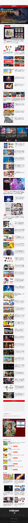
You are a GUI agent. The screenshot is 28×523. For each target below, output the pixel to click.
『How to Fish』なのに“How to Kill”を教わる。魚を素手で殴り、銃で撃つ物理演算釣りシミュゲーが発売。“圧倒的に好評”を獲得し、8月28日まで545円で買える (20, 151)
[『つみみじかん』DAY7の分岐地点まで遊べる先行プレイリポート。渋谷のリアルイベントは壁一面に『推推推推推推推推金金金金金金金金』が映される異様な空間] (14, 184)
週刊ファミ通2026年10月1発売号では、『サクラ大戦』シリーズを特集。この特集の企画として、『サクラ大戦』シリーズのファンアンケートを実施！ (19, 281)
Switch (5, 7)
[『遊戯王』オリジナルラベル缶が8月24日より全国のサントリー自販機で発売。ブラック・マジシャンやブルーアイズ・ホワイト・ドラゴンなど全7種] (14, 33)
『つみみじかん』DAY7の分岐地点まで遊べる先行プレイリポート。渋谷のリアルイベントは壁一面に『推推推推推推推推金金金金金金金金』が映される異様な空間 (14, 192)
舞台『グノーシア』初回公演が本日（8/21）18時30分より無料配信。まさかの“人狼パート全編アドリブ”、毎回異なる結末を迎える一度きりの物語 (20, 287)
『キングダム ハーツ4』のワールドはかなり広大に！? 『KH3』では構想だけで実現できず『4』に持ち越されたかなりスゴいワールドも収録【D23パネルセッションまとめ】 (20, 482)
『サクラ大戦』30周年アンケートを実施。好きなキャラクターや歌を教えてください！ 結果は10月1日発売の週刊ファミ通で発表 (14, 22)
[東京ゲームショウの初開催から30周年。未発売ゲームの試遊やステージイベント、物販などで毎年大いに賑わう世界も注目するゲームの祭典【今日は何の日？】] (8, 120)
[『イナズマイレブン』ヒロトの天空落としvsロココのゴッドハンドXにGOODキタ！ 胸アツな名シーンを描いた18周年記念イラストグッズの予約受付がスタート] (20, 48)
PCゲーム (9, 7)
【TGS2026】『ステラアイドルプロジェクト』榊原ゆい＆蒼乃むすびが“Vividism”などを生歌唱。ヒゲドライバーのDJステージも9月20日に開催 (20, 104)
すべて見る (26, 126)
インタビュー (14, 96)
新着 (1, 7)
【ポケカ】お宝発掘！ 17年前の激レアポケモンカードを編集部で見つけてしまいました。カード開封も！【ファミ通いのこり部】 (20, 323)
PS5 (7, 7)
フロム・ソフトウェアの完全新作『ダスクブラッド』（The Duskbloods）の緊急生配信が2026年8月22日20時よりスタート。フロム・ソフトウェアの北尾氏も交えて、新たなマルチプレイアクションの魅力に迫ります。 (20, 231)
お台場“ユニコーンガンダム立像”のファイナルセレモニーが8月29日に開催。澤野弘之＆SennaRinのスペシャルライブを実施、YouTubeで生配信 (19, 337)
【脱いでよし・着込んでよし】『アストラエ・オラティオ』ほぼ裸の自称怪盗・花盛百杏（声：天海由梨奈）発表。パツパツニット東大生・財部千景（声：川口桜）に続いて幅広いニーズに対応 (19, 223)
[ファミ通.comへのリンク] (14, 510)
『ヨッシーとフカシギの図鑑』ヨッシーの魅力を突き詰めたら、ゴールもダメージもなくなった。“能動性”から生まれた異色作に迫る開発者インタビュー (8, 481)
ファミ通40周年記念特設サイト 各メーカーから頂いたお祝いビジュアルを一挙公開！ (19, 173)
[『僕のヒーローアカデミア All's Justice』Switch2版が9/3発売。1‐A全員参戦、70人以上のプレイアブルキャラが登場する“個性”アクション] (8, 267)
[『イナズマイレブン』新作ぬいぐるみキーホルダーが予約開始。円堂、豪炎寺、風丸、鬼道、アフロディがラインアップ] (8, 48)
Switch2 (3, 7)
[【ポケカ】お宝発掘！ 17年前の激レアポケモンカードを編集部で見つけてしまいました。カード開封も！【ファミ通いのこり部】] (8, 324)
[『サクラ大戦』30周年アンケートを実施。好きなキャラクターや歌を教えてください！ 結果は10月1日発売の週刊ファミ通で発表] (14, 16)
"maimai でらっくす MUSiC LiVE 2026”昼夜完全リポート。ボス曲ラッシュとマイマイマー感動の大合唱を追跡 (19, 330)
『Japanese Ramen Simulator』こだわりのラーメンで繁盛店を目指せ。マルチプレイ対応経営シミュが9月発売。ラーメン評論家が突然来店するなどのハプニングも (20, 394)
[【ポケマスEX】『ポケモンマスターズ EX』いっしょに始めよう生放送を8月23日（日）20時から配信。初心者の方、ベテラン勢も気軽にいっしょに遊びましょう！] (8, 310)
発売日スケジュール (13, 7)
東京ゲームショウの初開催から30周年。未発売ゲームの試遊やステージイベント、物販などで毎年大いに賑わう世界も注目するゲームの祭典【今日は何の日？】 (19, 118)
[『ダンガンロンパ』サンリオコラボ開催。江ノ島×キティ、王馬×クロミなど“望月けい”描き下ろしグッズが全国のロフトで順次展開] (14, 209)
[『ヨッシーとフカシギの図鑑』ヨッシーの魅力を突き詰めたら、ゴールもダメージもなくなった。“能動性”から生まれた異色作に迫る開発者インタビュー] (8, 477)
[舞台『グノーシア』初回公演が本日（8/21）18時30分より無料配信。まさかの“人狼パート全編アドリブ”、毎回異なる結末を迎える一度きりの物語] (8, 288)
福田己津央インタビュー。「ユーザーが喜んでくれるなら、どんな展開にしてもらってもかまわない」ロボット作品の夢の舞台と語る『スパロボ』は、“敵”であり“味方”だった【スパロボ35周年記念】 (19, 301)
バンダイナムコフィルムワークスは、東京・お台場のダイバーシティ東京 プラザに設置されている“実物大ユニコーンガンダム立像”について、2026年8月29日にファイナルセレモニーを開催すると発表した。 (20, 338)
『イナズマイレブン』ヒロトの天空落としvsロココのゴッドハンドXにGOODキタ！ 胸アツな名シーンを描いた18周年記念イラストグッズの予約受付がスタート (20, 52)
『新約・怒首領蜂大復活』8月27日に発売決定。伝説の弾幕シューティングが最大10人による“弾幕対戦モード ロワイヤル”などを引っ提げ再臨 (19, 165)
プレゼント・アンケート (3, 19)
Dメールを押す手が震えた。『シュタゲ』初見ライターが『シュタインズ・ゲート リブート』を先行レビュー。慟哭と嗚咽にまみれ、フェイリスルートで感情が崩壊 (7, 99)
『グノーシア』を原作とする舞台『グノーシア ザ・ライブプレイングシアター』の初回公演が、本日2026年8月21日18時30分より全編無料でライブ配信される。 (20, 288)
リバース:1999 (17, 292)
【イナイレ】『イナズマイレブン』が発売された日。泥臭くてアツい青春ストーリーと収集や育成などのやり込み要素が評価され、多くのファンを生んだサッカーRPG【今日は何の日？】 (19, 111)
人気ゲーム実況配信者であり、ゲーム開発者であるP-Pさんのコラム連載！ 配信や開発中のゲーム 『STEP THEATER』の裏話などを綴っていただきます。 (20, 238)
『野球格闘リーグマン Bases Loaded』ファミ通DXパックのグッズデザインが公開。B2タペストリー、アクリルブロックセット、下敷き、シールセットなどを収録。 (19, 146)
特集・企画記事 (25, 7)
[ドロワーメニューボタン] (1, 6)
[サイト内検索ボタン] (27, 6)
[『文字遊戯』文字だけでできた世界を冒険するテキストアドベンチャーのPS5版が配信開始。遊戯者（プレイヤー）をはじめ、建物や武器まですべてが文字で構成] (8, 367)
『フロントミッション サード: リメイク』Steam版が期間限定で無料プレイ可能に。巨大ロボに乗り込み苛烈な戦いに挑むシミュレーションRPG (19, 372)
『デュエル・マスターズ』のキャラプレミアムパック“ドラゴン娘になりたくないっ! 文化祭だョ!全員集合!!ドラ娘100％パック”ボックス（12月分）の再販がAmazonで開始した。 (20, 317)
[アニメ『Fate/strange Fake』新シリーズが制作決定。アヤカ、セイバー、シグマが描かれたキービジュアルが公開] (8, 86)
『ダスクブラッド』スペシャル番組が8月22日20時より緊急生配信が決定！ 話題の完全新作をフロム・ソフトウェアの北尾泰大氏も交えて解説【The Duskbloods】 (20, 230)
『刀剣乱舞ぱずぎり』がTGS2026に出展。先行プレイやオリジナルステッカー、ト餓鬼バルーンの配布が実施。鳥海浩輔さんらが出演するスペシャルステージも (19, 258)
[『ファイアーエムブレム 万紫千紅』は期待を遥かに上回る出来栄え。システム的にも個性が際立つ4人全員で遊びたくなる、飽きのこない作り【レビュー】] (8, 500)
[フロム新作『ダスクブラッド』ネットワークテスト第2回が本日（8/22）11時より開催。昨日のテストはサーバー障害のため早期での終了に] (8, 79)
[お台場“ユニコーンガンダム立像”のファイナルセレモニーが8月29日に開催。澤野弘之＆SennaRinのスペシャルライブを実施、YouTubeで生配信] (8, 338)
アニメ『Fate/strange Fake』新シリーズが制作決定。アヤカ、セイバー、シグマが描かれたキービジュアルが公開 (20, 85)
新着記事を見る (14, 400)
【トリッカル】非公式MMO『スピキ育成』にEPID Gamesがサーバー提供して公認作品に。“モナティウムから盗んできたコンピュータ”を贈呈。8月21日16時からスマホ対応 (20, 358)
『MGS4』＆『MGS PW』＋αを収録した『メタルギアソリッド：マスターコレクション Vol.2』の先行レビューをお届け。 (20, 353)
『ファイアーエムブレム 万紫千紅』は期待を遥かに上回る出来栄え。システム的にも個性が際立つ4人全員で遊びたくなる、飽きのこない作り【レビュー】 (8, 504)
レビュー (4, 96)
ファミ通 (15, 174)
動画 (22, 7)
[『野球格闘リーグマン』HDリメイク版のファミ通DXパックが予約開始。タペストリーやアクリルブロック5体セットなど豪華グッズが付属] (8, 145)
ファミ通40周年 (17, 171)
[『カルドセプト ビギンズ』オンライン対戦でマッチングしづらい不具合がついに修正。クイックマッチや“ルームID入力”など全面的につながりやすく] (8, 345)
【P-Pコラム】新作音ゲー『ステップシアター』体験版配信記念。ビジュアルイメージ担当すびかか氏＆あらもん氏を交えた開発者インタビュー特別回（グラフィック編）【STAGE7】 (19, 237)
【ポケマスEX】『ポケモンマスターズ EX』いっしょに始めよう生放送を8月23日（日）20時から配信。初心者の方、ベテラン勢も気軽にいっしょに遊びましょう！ (20, 308)
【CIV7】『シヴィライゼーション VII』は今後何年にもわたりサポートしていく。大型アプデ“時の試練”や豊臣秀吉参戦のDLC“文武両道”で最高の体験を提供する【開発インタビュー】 (16, 99)
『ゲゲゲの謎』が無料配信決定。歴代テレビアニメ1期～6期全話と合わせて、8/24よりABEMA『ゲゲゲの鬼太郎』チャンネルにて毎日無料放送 (20, 251)
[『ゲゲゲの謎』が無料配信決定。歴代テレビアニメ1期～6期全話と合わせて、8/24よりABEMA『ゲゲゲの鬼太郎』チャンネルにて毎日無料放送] (8, 252)
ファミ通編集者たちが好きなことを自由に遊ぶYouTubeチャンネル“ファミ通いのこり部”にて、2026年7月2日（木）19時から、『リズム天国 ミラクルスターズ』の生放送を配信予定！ (20, 310)
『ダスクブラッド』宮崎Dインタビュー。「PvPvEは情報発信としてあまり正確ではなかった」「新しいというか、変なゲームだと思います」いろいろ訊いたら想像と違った (8, 493)
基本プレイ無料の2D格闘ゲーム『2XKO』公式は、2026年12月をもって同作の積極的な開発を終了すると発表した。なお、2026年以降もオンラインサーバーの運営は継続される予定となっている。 (20, 381)
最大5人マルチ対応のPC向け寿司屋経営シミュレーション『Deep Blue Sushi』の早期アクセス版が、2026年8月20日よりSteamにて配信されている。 (19, 160)
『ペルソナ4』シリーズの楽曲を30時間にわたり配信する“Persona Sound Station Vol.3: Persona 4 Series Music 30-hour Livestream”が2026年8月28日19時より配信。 (20, 246)
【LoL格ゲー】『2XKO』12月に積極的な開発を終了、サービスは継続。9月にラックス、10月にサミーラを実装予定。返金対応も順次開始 (20, 380)
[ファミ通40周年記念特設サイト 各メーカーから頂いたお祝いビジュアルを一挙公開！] (8, 174)
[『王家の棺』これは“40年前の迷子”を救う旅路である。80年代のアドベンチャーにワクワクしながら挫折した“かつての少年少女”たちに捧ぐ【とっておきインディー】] (8, 72)
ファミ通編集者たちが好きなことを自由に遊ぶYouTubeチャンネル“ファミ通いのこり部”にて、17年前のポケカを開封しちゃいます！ (20, 324)
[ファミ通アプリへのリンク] (11, 518)
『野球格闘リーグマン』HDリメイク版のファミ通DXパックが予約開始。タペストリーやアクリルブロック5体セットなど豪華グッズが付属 (20, 144)
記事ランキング (21, 25)
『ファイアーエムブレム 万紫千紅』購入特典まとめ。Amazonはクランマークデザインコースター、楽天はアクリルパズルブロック (19, 504)
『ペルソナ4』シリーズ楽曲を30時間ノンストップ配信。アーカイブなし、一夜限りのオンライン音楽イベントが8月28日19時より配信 (19, 244)
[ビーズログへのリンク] (16, 518)
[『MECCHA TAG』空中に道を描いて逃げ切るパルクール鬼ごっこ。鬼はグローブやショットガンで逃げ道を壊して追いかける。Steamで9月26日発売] (8, 274)
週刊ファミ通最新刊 (6, 419)
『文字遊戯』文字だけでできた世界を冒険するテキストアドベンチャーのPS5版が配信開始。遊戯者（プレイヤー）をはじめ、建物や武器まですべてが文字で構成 (19, 365)
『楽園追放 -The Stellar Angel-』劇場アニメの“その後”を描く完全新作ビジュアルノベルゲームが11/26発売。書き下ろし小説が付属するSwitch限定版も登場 (20, 387)
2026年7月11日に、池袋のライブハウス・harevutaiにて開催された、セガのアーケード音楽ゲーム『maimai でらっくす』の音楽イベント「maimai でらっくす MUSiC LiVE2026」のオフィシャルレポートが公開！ (20, 331)
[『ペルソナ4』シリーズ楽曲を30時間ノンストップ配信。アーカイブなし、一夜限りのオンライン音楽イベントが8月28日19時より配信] (8, 245)
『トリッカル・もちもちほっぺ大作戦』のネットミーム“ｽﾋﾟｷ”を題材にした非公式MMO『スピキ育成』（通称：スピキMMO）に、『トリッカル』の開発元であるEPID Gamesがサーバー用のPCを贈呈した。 (20, 360)
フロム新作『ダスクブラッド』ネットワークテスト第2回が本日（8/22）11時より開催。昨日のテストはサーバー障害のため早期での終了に (20, 78)
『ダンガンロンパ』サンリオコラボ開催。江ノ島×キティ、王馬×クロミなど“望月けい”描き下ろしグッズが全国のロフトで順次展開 (13, 217)
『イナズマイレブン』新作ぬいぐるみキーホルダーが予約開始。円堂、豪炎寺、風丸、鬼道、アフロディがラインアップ (8, 52)
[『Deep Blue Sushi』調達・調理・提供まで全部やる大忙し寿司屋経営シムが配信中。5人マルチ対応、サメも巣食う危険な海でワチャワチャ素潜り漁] (8, 160)
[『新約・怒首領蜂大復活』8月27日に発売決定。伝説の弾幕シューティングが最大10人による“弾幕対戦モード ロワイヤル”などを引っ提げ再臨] (8, 167)
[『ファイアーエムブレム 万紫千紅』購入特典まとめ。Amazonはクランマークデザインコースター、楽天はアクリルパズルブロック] (20, 500)
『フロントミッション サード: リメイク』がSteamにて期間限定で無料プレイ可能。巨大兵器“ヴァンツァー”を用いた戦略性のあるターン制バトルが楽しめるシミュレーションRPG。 (20, 374)
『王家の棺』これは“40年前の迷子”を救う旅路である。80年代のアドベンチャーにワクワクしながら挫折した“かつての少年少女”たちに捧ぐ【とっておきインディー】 (20, 70)
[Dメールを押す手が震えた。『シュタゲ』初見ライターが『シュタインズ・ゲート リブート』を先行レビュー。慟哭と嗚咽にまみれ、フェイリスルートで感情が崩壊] (7, 94)
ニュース (20, 7)
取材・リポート (16, 328)
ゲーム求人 (17, 7)
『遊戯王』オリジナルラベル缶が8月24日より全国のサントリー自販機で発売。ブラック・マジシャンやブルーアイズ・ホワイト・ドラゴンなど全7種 (13, 41)
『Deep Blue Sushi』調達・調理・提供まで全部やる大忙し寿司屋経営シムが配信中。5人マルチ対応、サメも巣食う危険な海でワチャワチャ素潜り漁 (20, 158)
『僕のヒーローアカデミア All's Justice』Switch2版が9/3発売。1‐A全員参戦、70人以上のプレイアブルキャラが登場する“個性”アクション (20, 265)
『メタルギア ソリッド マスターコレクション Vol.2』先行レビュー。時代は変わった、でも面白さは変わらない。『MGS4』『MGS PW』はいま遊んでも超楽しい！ (20, 351)
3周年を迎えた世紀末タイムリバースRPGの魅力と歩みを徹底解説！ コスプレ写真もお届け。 (19, 294)
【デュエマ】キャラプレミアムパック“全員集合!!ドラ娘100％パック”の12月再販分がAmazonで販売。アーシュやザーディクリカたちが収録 (20, 315)
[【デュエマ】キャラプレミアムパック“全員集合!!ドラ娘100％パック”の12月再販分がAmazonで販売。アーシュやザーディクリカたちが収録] (8, 317)
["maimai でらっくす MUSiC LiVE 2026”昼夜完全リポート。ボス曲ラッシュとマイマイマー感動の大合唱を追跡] (8, 331)
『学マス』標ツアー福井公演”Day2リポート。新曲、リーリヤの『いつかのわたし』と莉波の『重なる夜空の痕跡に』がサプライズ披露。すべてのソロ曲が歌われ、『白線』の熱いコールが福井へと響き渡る (19, 198)
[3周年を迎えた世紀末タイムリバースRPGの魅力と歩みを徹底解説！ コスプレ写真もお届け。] (8, 295)
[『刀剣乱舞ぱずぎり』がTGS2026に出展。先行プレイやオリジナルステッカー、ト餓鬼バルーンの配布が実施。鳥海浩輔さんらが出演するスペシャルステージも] (8, 260)
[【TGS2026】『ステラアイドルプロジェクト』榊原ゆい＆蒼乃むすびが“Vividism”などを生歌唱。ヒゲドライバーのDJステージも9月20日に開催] (8, 105)
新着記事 (14, 25)
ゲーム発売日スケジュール (7, 413)
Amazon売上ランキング (7, 439)
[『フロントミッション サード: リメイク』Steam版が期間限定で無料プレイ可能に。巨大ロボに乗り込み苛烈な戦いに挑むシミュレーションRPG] (8, 374)
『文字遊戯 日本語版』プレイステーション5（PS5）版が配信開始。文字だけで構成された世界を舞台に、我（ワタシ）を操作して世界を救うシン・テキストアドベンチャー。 (20, 367)
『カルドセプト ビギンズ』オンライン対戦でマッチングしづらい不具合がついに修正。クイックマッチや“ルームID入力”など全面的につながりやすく (20, 344)
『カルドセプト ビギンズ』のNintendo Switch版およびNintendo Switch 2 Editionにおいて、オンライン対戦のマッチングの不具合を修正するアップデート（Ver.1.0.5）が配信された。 (20, 345)
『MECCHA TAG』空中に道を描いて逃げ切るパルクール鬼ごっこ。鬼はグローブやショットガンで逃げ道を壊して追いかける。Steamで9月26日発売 (19, 273)
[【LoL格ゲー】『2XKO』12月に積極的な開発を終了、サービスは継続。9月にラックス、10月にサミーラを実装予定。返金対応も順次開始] (8, 381)
